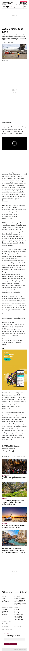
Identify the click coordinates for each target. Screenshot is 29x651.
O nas (3, 598)
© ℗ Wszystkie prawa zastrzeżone (11, 446)
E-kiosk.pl (17, 609)
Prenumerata (5, 613)
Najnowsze (19, 456)
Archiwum (4, 614)
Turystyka (5, 25)
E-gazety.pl (17, 611)
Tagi (24, 456)
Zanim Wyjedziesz (6, 475)
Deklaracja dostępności (20, 605)
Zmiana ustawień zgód (20, 600)
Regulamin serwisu (19, 601)
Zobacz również (5, 456)
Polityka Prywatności (20, 598)
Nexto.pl (17, 613)
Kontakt (4, 600)
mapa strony (5, 626)
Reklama (4, 609)
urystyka (13, 7)
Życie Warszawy (19, 619)
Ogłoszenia (5, 611)
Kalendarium (18, 626)
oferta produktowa (7, 629)
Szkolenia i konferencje (8, 624)
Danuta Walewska (7, 122)
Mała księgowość (19, 614)
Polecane (13, 456)
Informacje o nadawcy (20, 603)
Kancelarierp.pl (18, 616)
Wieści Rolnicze (18, 617)
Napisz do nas (5, 601)
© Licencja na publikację (8, 445)
